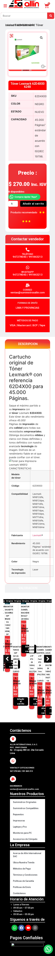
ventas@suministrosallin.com (27, 292)
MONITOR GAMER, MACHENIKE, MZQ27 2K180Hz (26, 613)
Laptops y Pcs (20, 827)
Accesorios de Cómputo (25, 839)
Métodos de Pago (22, 868)
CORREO (27, 289)
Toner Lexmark (24, 25)
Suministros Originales (24, 802)
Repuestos (18, 814)
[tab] (27, 344)
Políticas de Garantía (23, 881)
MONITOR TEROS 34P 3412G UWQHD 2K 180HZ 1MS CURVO (17, 659)
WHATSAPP (27, 272)
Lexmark (37, 535)
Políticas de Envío (22, 887)
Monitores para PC (22, 833)
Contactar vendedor (27, 239)
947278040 (19, 256)
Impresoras (19, 820)
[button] (41, 38)
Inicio (8, 25)
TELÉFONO (27, 254)
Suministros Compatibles (25, 808)
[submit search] (50, 16)
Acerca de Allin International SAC (27, 855)
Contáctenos (19, 893)
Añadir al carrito (33, 203)
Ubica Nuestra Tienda (23, 862)
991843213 (35, 256)
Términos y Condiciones (25, 875)
